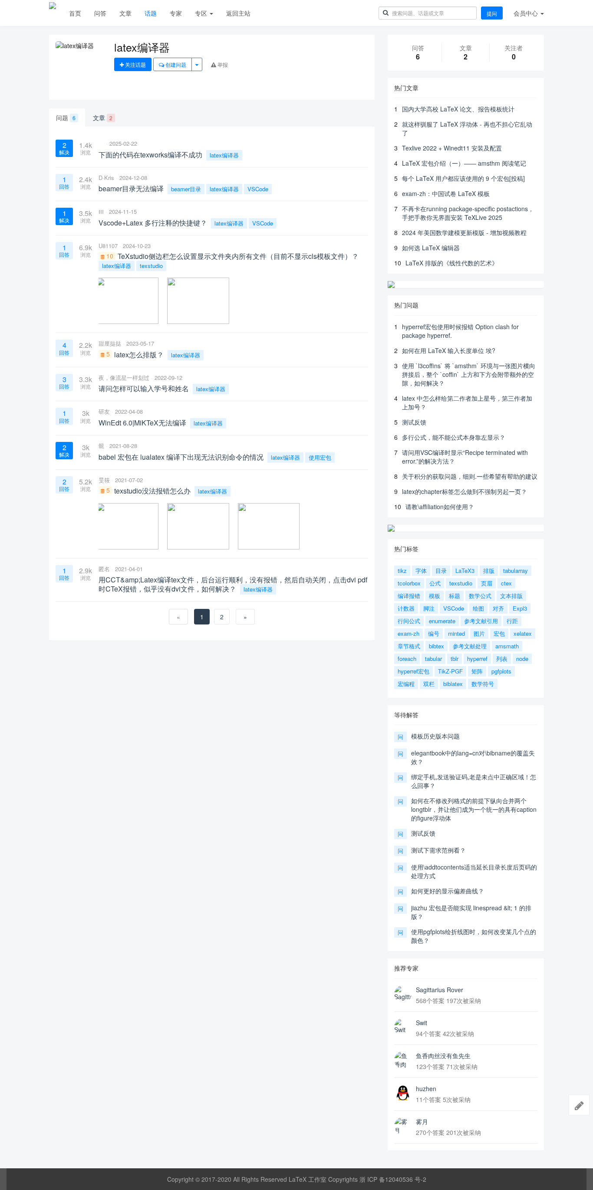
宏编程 (406, 684)
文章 (125, 13)
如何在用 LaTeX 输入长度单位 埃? (448, 350)
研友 (104, 411)
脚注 (429, 608)
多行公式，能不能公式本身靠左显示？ (453, 437)
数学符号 (482, 684)
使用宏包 (320, 457)
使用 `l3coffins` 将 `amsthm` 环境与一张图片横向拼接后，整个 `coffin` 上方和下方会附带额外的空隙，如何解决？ (468, 374)
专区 (202, 13)
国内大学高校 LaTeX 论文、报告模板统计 (458, 109)
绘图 (478, 608)
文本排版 (511, 596)
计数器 (406, 608)
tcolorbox (409, 583)
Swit (421, 1022)
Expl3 (520, 608)
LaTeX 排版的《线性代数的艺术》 (451, 262)
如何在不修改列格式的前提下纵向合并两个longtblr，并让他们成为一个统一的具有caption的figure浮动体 (474, 809)
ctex (506, 583)
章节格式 (409, 646)
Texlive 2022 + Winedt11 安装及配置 (452, 148)
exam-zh (408, 633)
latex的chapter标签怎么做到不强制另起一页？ (464, 491)
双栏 (429, 684)
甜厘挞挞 (110, 343)
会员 (526, 13)
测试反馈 (414, 422)
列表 (501, 658)
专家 (176, 13)
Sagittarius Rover (439, 989)
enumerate (442, 621)
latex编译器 (224, 155)
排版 (488, 570)
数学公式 (480, 596)
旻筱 (104, 480)
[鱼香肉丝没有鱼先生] (403, 1060)
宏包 (499, 633)
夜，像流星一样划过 (124, 377)
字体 (421, 570)
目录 (441, 570)
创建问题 (175, 64)
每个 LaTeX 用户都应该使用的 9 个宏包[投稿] (463, 178)
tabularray (515, 570)
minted (456, 633)
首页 (75, 13)
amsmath (507, 646)
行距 (512, 621)
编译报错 (409, 596)
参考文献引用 (481, 621)
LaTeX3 (464, 570)
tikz (402, 570)
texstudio (151, 266)
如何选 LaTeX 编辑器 (431, 247)
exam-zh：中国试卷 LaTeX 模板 (446, 193)
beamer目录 (186, 189)
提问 (492, 13)
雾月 (422, 1121)
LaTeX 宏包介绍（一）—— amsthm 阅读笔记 (464, 163)
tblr (454, 658)
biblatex (453, 684)
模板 (434, 596)
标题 (454, 596)
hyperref (477, 658)
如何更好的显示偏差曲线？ (447, 890)
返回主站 (238, 13)
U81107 (108, 246)
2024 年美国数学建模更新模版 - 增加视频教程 (464, 232)
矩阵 (477, 671)
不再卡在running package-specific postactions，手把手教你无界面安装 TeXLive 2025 (468, 213)
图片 (479, 633)
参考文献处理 (470, 646)
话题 (151, 13)
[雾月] (403, 1125)
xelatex (523, 633)
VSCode (257, 189)
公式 (435, 583)
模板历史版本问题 (435, 736)
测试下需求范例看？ (438, 850)
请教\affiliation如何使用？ (439, 506)
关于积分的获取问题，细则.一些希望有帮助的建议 (469, 476)
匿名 (104, 569)
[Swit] (403, 1027)
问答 (100, 13)
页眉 (486, 583)
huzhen (426, 1088)
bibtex (436, 646)
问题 (66, 117)
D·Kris (106, 177)
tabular (433, 658)
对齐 (498, 608)
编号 (433, 633)
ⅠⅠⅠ (101, 211)
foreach (407, 658)
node (522, 658)
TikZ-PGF (450, 671)
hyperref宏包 (413, 671)
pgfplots (501, 671)
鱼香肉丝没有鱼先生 (443, 1055)
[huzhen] (403, 1093)
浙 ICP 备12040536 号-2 (392, 1179)
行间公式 (409, 621)
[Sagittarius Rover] (403, 994)
